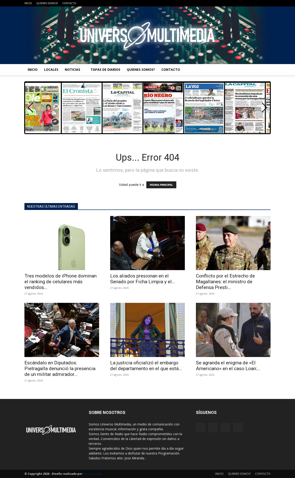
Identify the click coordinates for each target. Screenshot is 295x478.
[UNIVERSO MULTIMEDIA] (147, 35)
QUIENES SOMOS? (47, 3)
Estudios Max (93, 474)
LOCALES (51, 69)
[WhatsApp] (267, 3)
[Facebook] (244, 3)
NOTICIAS (72, 69)
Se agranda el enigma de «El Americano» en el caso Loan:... (228, 365)
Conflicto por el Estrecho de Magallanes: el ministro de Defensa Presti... (225, 281)
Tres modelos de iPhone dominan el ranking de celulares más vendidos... (60, 281)
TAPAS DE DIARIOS (105, 69)
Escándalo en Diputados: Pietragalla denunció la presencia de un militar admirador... (59, 368)
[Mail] (251, 3)
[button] (264, 108)
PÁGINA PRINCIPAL (161, 184)
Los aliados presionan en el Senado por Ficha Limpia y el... (142, 278)
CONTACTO (69, 3)
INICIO (28, 3)
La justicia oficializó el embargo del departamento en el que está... (146, 365)
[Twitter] (259, 3)
